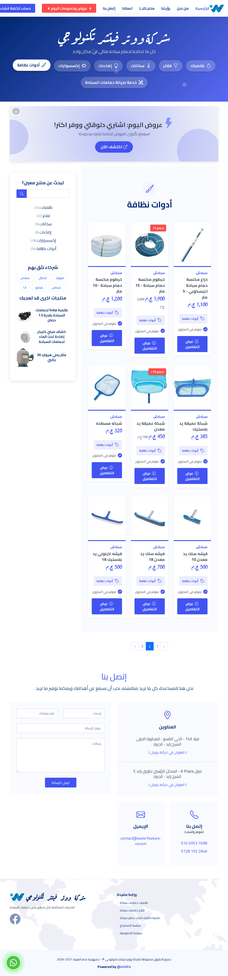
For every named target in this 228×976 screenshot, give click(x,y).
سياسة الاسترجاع (130, 925)
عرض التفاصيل (192, 344)
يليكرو (39, 287)
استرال (43, 278)
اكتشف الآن (111, 146)
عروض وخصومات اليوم (69, 8)
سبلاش (202, 273)
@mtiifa (124, 966)
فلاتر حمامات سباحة (132, 910)
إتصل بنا (109, 8)
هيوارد (60, 278)
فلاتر (167, 65)
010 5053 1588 (194, 843)
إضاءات (105, 65)
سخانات (138, 65)
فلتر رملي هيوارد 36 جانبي (51, 357)
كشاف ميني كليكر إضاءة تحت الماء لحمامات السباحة (51, 336)
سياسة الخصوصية (131, 933)
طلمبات (197, 65)
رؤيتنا (165, 8)
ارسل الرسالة (61, 782)
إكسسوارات (69, 65)
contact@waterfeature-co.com (140, 841)
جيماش (56, 287)
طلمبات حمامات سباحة (134, 902)
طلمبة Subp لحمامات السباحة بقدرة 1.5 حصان (51, 315)
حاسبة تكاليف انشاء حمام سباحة (140, 917)
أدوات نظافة (28, 65)
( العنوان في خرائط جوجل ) (168, 752)
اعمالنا (127, 8)
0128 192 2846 (194, 851)
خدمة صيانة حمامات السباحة (111, 82)
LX (24, 287)
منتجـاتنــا (147, 8)
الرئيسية (202, 8)
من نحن (183, 8)
